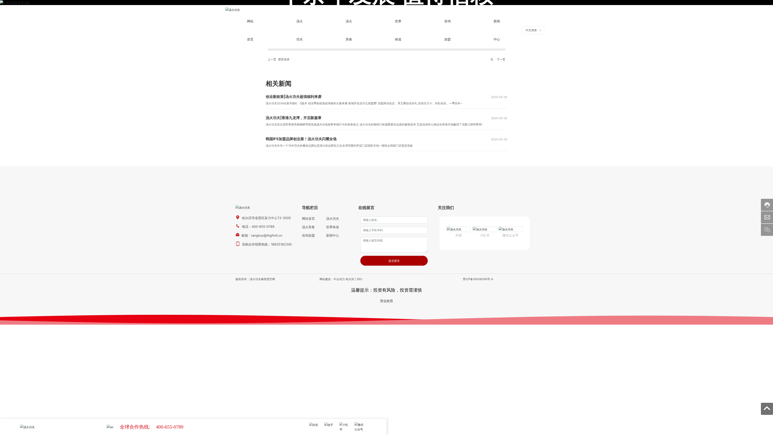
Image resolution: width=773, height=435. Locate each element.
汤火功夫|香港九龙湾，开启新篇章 (293, 118)
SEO (359, 279)
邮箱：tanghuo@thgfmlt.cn (262, 235)
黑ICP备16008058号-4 (478, 279)
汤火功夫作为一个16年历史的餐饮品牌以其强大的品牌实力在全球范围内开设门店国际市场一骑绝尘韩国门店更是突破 (339, 145)
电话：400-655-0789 (258, 227)
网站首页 (308, 218)
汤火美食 (308, 227)
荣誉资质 (283, 59)
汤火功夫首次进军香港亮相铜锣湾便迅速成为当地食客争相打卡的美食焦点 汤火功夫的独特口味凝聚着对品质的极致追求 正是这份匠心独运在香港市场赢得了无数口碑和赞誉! (374, 124)
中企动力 (339, 279)
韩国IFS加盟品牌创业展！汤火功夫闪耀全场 (301, 139)
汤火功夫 (332, 218)
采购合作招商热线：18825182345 (267, 244)
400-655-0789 (169, 427)
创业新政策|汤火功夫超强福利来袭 (293, 96)
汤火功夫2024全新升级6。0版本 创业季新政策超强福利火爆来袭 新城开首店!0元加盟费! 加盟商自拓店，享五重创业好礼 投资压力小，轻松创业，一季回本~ (364, 103)
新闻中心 (332, 235)
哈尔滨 (350, 279)
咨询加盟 (308, 235)
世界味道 (332, 227)
